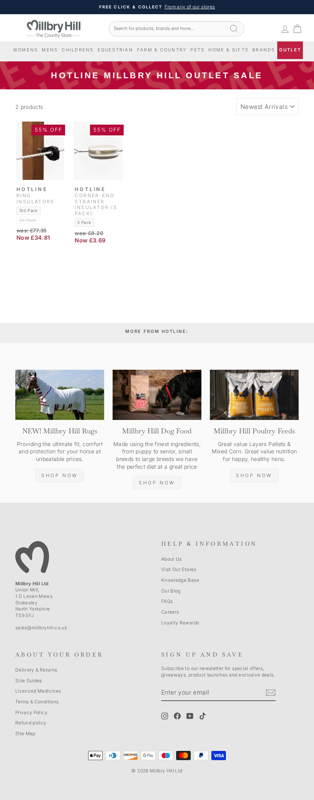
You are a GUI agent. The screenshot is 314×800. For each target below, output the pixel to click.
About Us (171, 559)
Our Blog (171, 591)
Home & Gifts (228, 50)
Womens (25, 50)
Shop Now (59, 475)
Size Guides (28, 680)
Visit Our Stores (178, 569)
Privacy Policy (31, 712)
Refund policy (31, 723)
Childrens (77, 50)
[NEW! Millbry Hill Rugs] (59, 395)
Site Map (25, 733)
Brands (263, 50)
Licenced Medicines (38, 691)
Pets (197, 50)
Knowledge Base (180, 580)
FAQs (167, 601)
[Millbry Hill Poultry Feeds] (254, 395)
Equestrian (115, 50)
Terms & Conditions (37, 702)
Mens (50, 50)
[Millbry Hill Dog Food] (157, 395)
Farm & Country (161, 50)
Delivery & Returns (36, 670)
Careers (170, 612)
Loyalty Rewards (180, 623)
